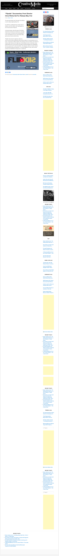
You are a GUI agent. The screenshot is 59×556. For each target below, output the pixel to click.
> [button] (52, 20)
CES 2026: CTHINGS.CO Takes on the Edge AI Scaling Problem (48, 89)
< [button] (44, 20)
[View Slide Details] (48, 20)
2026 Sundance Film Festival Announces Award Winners (48, 79)
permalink (34, 74)
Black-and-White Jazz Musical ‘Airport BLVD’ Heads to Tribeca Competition (48, 43)
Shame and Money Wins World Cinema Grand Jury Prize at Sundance (47, 75)
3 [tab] (46, 202)
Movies (10, 8)
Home (6, 8)
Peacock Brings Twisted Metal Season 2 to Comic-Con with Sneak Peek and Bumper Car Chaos (48, 270)
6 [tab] (50, 202)
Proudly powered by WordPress (29, 552)
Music (14, 8)
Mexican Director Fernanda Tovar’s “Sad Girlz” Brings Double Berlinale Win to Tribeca (48, 46)
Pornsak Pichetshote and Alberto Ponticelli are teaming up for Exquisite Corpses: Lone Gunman (48, 249)
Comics (22, 8)
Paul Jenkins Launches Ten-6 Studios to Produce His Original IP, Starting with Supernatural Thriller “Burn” (48, 245)
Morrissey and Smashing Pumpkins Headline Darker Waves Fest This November (48, 183)
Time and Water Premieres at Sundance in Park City (48, 288)
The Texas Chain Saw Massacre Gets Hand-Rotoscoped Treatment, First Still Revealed (48, 256)
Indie (18, 8)
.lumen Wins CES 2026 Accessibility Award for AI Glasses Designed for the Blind (47, 93)
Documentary (15, 74)
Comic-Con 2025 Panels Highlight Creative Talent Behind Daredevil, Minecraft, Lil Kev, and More (48, 267)
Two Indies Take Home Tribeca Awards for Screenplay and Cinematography (48, 32)
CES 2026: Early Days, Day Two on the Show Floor (48, 97)
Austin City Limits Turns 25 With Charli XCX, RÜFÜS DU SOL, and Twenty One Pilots (48, 180)
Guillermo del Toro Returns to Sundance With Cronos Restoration (48, 83)
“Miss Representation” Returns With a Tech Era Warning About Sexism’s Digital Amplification (47, 35)
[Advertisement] (48, 117)
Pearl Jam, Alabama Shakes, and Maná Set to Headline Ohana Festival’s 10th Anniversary (48, 176)
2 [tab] (45, 202)
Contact (33, 8)
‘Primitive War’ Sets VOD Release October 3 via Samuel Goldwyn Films (48, 263)
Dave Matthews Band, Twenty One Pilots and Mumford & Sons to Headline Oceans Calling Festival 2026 (48, 187)
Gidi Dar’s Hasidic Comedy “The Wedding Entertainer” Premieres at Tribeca (48, 39)
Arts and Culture (27, 8)
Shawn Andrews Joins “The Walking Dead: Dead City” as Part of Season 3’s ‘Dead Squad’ (48, 241)
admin (27, 74)
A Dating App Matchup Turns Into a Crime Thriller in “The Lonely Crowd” (48, 68)
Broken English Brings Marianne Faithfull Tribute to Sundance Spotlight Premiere (48, 292)
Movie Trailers (20, 74)
